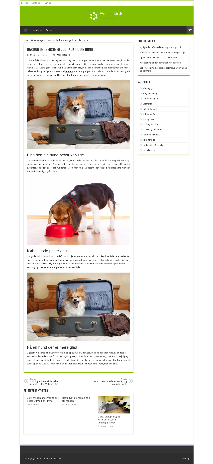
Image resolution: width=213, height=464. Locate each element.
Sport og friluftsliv (151, 134)
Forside (24, 3)
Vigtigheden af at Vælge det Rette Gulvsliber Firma (43, 399)
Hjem (26, 40)
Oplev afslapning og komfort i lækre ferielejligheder (109, 419)
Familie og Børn (150, 109)
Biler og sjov (148, 88)
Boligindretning (150, 93)
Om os (48, 3)
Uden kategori (38, 40)
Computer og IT (150, 98)
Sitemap (186, 458)
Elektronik (147, 104)
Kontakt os (36, 3)
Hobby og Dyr (149, 114)
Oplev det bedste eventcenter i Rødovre (158, 57)
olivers (69, 71)
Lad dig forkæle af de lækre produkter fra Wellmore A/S (44, 381)
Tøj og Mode (149, 140)
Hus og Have (148, 119)
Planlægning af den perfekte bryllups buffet (160, 62)
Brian (32, 55)
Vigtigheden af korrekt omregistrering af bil (160, 47)
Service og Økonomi (152, 129)
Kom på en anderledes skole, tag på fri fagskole (110, 381)
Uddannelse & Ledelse (153, 145)
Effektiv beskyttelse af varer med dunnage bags (162, 52)
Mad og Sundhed (151, 124)
